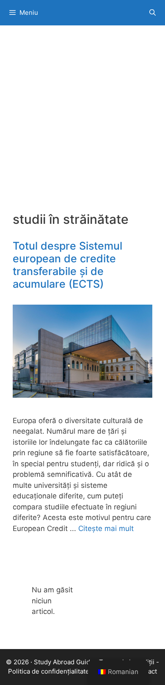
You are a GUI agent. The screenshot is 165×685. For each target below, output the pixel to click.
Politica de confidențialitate (48, 671)
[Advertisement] (82, 124)
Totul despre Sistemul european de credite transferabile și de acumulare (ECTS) (67, 264)
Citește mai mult (106, 528)
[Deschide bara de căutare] (152, 12)
